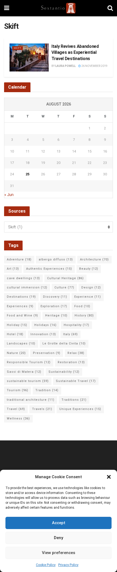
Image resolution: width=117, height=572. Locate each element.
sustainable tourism (28, 381)
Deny (58, 537)
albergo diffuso (56, 259)
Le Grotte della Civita (64, 343)
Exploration (54, 306)
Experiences (20, 306)
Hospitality (76, 325)
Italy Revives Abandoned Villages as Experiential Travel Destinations (75, 52)
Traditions (74, 400)
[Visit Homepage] (58, 8)
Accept (58, 522)
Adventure (19, 259)
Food (82, 306)
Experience (87, 297)
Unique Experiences (80, 409)
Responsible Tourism (29, 362)
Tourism (17, 390)
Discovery (55, 297)
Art (13, 269)
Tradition (47, 390)
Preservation (46, 353)
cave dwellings (23, 278)
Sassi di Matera (24, 372)
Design (91, 287)
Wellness (18, 418)
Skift (17, 48)
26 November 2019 (94, 65)
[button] (109, 477)
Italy (70, 334)
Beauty (88, 269)
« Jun (9, 194)
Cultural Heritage (65, 278)
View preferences (58, 552)
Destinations (21, 297)
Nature (16, 353)
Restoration (71, 362)
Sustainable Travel (76, 381)
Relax (75, 353)
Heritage (56, 315)
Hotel (15, 334)
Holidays (45, 325)
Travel (16, 409)
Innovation (43, 334)
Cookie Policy (46, 565)
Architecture (94, 259)
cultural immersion (27, 287)
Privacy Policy (68, 565)
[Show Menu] (6, 8)
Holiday (17, 325)
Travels (42, 409)
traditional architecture (30, 400)
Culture (64, 287)
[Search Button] (110, 8)
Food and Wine (22, 315)
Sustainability (63, 372)
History (84, 315)
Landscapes (21, 343)
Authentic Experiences (49, 269)
